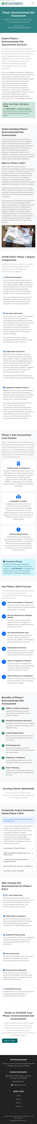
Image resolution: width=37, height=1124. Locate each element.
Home (15, 26)
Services (21, 26)
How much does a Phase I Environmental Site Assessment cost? (17, 820)
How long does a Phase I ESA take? (15, 848)
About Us (18, 1103)
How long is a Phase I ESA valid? (14, 871)
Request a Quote (9, 1041)
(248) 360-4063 (28, 1041)
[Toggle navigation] (32, 3)
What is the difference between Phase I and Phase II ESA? (17, 854)
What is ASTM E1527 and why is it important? (17, 866)
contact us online (23, 109)
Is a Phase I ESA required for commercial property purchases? (16, 860)
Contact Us (18, 1106)
